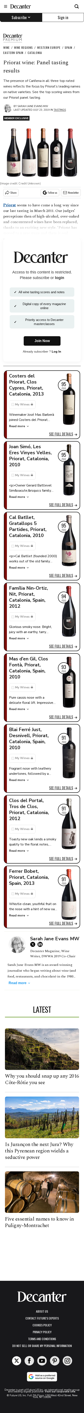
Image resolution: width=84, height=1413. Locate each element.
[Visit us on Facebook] (29, 1360)
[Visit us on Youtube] (42, 1360)
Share (13, 192)
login (59, 278)
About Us (42, 1311)
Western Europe (49, 47)
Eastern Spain (13, 52)
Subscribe (19, 17)
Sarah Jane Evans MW (32, 106)
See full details (61, 434)
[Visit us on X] (16, 1360)
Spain (68, 47)
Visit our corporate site (60, 1391)
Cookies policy (42, 1325)
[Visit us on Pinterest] (54, 1360)
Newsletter (73, 192)
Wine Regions (23, 47)
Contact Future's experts (42, 1318)
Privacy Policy (42, 1332)
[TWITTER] (33, 944)
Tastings (60, 110)
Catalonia (35, 52)
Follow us (52, 192)
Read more (17, 426)
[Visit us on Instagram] (67, 1360)
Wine (6, 47)
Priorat (9, 205)
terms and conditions (42, 1338)
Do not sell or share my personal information (42, 1345)
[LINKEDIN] (41, 944)
